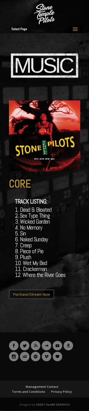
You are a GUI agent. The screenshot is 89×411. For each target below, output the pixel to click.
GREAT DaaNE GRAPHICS (53, 404)
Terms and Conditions (28, 391)
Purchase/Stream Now (31, 294)
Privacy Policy (61, 391)
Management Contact (42, 386)
